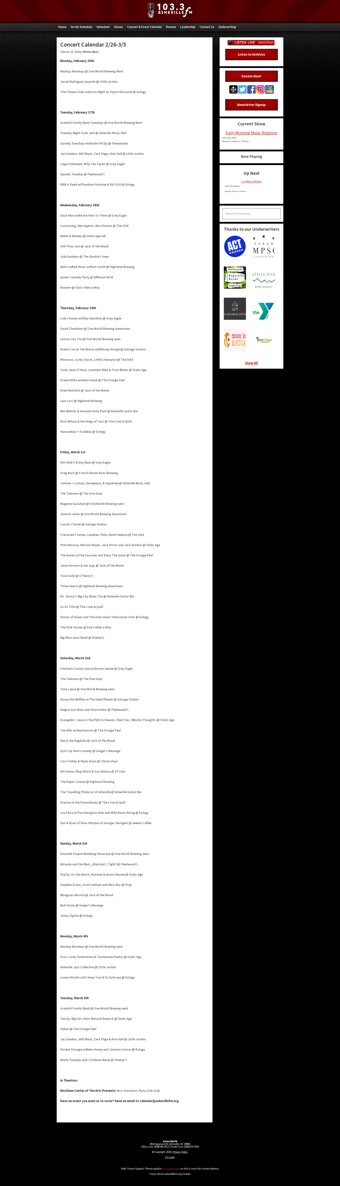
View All (251, 363)
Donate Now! (251, 76)
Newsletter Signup (251, 105)
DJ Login (170, 1157)
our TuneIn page (171, 1168)
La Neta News (251, 181)
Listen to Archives (251, 54)
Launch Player (266, 42)
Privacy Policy (180, 1152)
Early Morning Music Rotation (251, 132)
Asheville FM (170, 10)
